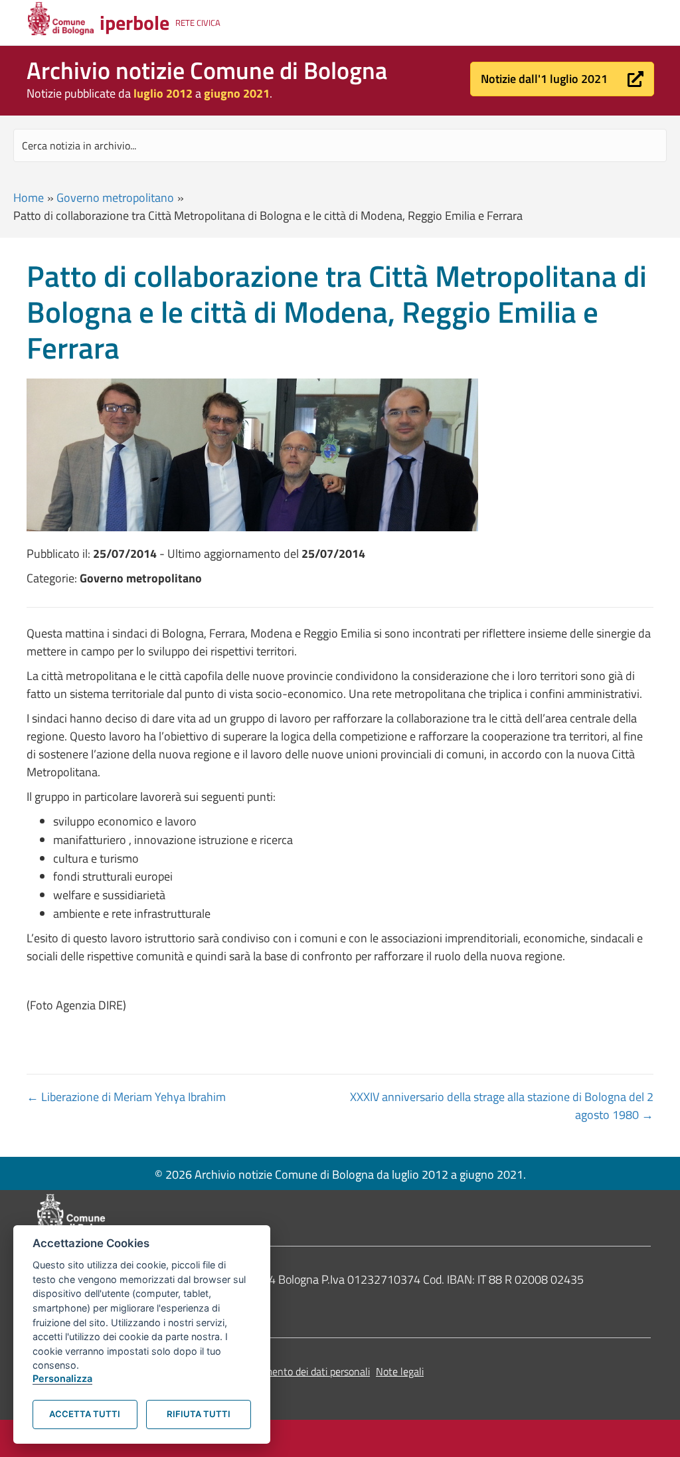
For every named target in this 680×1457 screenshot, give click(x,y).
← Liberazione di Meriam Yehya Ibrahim (126, 1097)
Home (28, 198)
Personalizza (62, 1378)
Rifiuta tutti (198, 1414)
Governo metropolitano (115, 198)
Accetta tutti (84, 1414)
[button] (562, 79)
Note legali (400, 1371)
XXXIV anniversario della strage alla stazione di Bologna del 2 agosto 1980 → (501, 1106)
